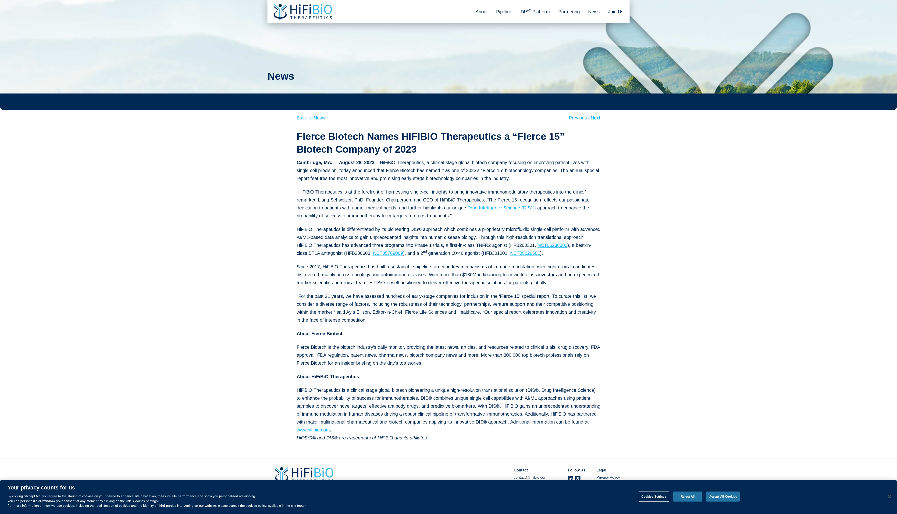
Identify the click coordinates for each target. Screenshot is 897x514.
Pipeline (504, 11)
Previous (580, 117)
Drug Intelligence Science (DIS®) (501, 207)
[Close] (889, 496)
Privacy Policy (608, 477)
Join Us (615, 11)
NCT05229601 (525, 253)
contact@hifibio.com (530, 477)
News (594, 11)
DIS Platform (535, 11)
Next (595, 117)
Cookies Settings (653, 496)
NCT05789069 (388, 253)
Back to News (311, 117)
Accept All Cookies (723, 496)
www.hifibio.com (313, 429)
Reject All (688, 496)
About (482, 11)
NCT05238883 (552, 245)
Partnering (569, 11)
